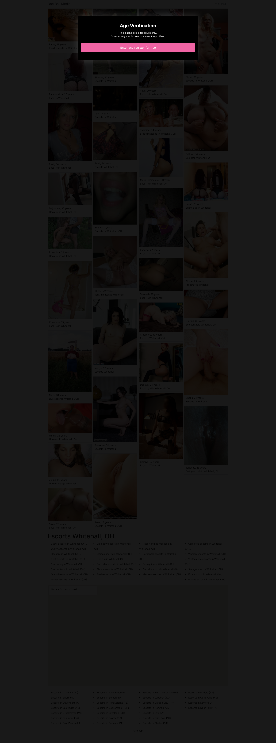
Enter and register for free (138, 47)
